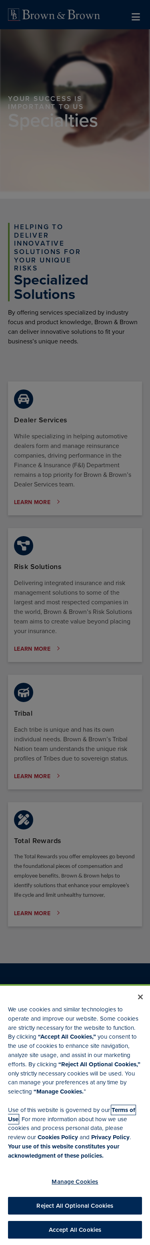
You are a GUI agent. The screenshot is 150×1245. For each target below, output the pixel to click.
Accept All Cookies (75, 1229)
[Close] (140, 997)
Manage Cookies (75, 1181)
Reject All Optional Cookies (74, 1205)
